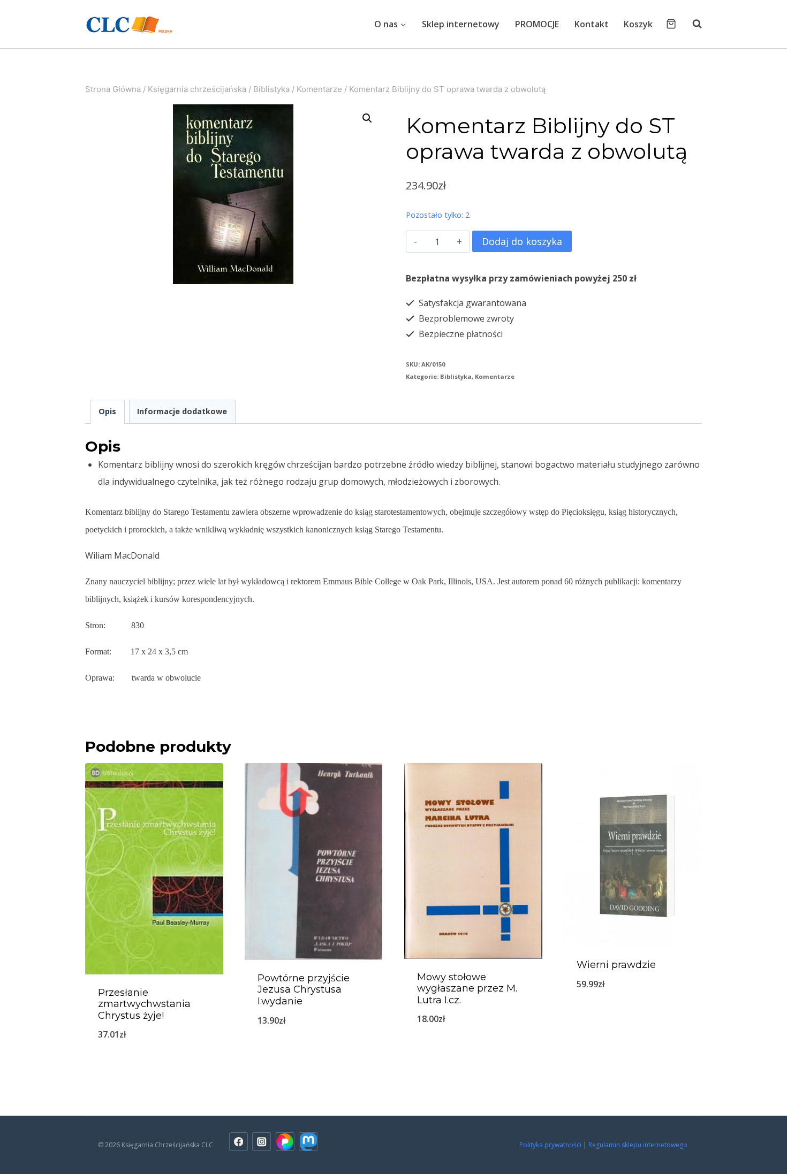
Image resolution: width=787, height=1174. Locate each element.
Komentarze (494, 376)
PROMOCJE (537, 24)
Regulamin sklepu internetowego (638, 1144)
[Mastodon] (308, 1141)
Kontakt (591, 24)
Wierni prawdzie (616, 965)
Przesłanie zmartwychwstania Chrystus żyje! (144, 1004)
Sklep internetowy (461, 24)
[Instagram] (261, 1141)
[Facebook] (238, 1141)
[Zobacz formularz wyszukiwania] (692, 24)
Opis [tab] (107, 411)
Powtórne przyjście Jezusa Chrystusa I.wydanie (304, 989)
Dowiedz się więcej (314, 1055)
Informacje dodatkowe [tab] (182, 411)
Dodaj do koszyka (522, 241)
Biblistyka (456, 376)
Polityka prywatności (550, 1144)
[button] (367, 118)
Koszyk (638, 24)
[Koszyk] (671, 24)
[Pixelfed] (285, 1141)
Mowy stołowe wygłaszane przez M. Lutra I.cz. (467, 988)
